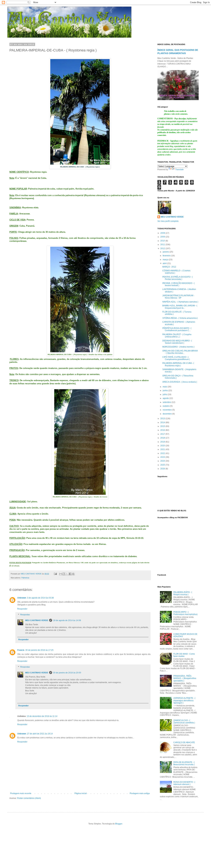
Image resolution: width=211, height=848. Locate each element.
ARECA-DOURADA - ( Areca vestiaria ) (179, 382)
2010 (163, 241)
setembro (167, 402)
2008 (163, 233)
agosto (166, 398)
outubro (166, 406)
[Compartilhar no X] (67, 574)
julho (165, 394)
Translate (179, 169)
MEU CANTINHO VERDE (36, 620)
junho (165, 390)
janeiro (166, 252)
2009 (163, 237)
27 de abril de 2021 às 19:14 (40, 734)
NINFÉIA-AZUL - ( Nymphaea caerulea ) (180, 302)
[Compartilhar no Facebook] (70, 574)
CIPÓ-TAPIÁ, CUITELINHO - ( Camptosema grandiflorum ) (176, 358)
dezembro (167, 414)
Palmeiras (25, 578)
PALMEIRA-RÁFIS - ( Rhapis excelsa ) (182, 593)
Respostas (25, 615)
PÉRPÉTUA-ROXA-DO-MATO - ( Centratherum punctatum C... (176, 329)
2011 (163, 244)
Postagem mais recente (20, 793)
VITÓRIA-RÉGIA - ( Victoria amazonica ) (180, 318)
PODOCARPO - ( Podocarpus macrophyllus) (185, 613)
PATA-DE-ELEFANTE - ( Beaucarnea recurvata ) (184, 763)
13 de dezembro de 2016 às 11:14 (42, 716)
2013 (163, 418)
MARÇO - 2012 (169, 267)
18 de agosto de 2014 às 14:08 (67, 620)
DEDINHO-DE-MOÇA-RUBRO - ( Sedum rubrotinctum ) (177, 342)
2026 (163, 469)
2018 (163, 438)
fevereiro (167, 255)
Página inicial (81, 793)
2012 (163, 248)
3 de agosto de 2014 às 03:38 (40, 598)
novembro (167, 410)
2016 (163, 430)
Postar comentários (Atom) (29, 798)
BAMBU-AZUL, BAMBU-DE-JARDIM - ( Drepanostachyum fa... (179, 306)
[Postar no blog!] (63, 574)
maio (165, 387)
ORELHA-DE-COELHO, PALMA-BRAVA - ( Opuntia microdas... (180, 352)
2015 (163, 426)
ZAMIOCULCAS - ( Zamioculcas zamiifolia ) (184, 721)
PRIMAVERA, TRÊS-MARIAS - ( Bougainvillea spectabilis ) (184, 678)
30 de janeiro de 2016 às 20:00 (67, 673)
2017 (163, 434)
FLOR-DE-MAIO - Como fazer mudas (184, 655)
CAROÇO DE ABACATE (184, 742)
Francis (20, 650)
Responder (22, 609)
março (166, 259)
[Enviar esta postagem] (55, 574)
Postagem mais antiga (140, 793)
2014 (163, 422)
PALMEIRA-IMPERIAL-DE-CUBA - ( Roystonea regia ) (178, 364)
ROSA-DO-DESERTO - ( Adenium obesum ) (184, 783)
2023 (163, 457)
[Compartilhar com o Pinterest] (73, 574)
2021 (163, 449)
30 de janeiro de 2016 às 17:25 (39, 650)
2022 (163, 453)
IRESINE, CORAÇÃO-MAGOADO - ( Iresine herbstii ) (178, 284)
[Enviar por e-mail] (60, 574)
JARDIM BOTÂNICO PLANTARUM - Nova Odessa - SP (178, 296)
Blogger (118, 824)
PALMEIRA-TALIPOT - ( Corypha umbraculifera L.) (176, 335)
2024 (163, 461)
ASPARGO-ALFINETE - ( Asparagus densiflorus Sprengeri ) (184, 700)
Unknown (21, 598)
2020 (163, 445)
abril (165, 263)
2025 (163, 465)
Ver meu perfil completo (168, 221)
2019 (163, 442)
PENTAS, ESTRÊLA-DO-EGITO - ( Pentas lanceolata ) (177, 278)
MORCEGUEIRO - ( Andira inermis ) (178, 347)
